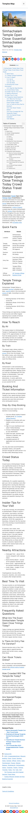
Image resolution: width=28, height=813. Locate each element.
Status (4, 767)
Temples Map (8, 4)
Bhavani (23, 756)
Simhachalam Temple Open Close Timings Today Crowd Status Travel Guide (13, 70)
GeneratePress (14, 807)
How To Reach (10, 77)
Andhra (14, 207)
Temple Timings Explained (13, 75)
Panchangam (6, 763)
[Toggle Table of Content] (22, 123)
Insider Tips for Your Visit (13, 91)
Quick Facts (9, 73)
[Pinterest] (15, 59)
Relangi (18, 763)
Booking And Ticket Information (14, 141)
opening (8, 291)
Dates (4, 760)
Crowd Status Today (12, 90)
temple (10, 211)
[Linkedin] (12, 59)
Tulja (16, 770)
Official (14, 760)
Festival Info (7, 754)
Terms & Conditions (8, 791)
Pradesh (19, 207)
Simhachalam (20, 765)
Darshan (19, 758)
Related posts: (12, 168)
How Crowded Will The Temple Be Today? (16, 163)
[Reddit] (9, 59)
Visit (20, 770)
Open (23, 760)
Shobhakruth (11, 765)
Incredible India (17, 222)
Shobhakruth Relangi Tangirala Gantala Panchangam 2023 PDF (15, 736)
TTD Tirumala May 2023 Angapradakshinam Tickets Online (15, 747)
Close (9, 758)
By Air (10, 79)
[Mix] (21, 59)
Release (4, 765)
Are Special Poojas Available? (15, 165)
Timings (20, 767)
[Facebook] (3, 59)
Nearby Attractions (11, 93)
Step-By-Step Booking (14, 88)
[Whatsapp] (24, 59)
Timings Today (6, 198)
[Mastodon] (18, 59)
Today (10, 770)
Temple (13, 196)
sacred (4, 203)
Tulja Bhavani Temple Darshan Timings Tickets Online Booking (15, 741)
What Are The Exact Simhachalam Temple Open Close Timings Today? (14, 100)
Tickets (15, 767)
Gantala (8, 760)
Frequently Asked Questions (14, 97)
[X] (6, 59)
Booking (4, 758)
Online (19, 760)
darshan (11, 289)
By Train (11, 81)
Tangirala (9, 767)
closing (4, 293)
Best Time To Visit (11, 95)
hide (17, 65)
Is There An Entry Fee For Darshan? (14, 158)
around (4, 353)
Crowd (14, 758)
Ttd (14, 770)
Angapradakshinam (14, 756)
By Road (11, 82)
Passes (13, 763)
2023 (5, 756)
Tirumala (4, 770)
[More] (3, 62)
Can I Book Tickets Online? (15, 160)
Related (10, 118)
